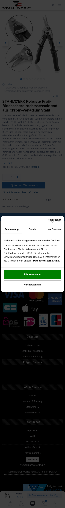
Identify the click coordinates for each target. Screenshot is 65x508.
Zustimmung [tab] (12, 229)
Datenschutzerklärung (46, 260)
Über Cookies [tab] (53, 229)
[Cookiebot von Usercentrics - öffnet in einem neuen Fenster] (47, 221)
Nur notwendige (32, 284)
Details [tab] (32, 229)
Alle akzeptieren (32, 274)
